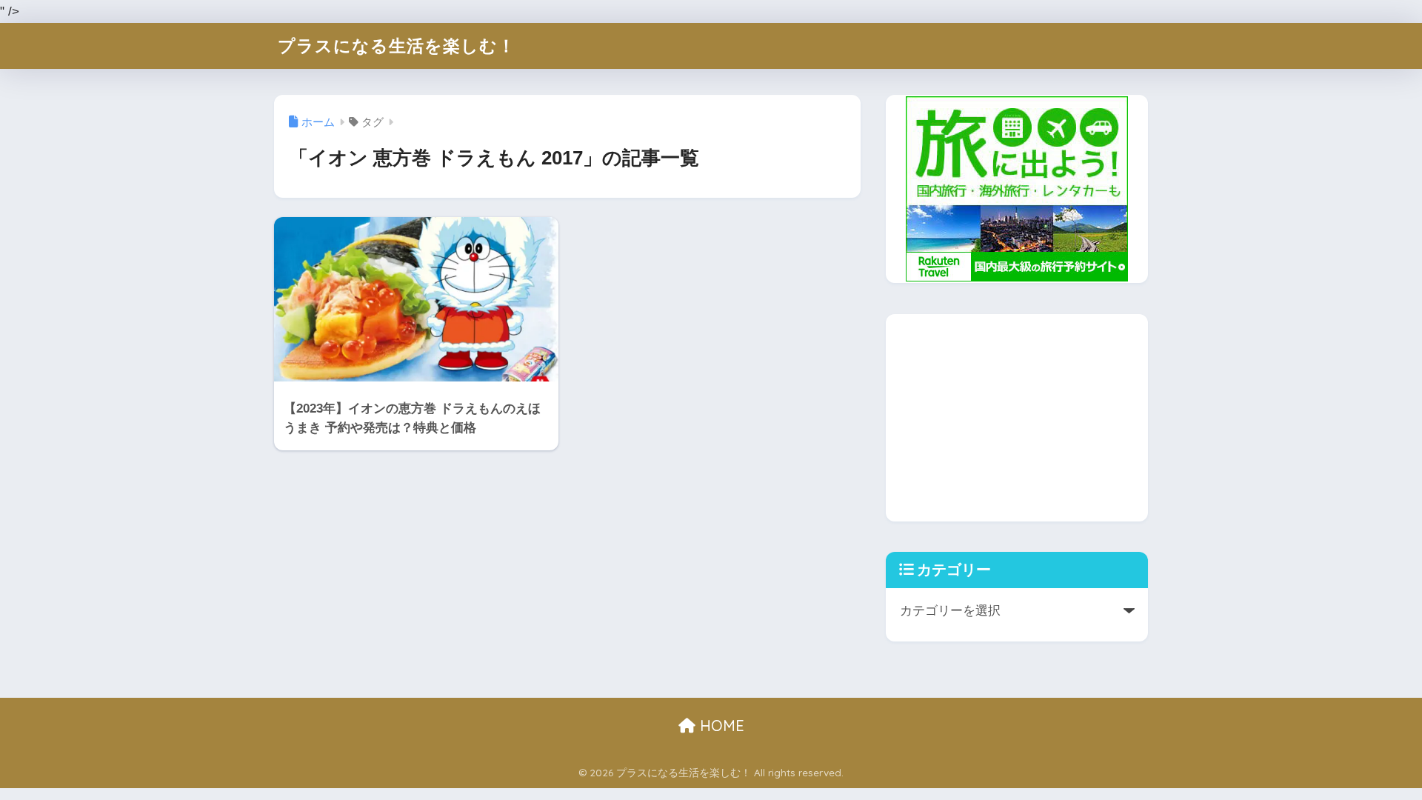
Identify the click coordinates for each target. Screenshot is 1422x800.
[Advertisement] (1017, 417)
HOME (719, 725)
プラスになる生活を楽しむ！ (396, 45)
